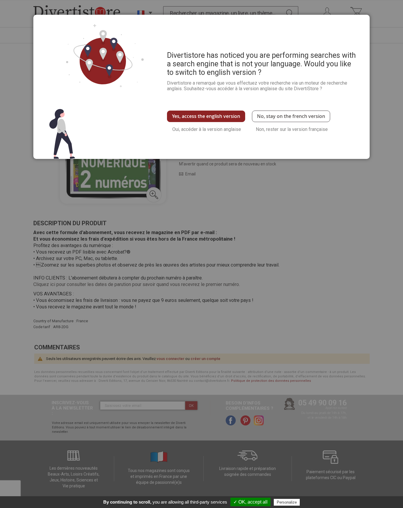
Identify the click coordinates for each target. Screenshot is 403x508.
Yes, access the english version (206, 116)
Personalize (287, 502)
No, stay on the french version (291, 116)
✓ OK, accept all (250, 501)
